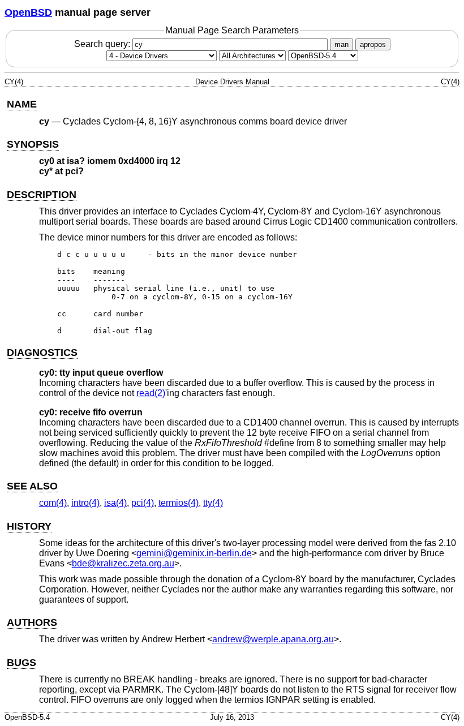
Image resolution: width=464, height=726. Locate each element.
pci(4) (142, 503)
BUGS (21, 662)
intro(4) (85, 503)
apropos (373, 44)
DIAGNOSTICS (42, 352)
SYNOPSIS (33, 144)
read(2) (150, 393)
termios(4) (178, 503)
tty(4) (213, 503)
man (341, 44)
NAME (22, 104)
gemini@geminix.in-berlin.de (194, 553)
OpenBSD (28, 12)
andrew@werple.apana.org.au (273, 639)
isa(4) (115, 503)
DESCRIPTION (41, 194)
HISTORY (29, 526)
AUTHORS (32, 622)
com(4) (53, 503)
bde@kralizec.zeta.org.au (123, 563)
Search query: (103, 44)
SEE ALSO (32, 486)
